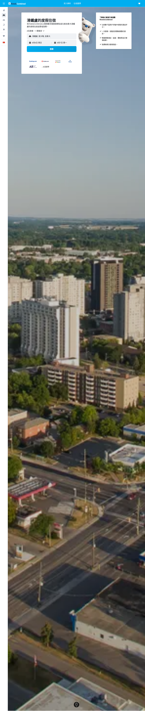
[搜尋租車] (4, 20)
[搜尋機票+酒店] (4, 24)
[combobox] (36, 31)
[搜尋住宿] (4, 15)
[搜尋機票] (4, 10)
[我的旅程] (4, 36)
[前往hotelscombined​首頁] (17, 3)
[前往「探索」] (4, 29)
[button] (3, 3)
